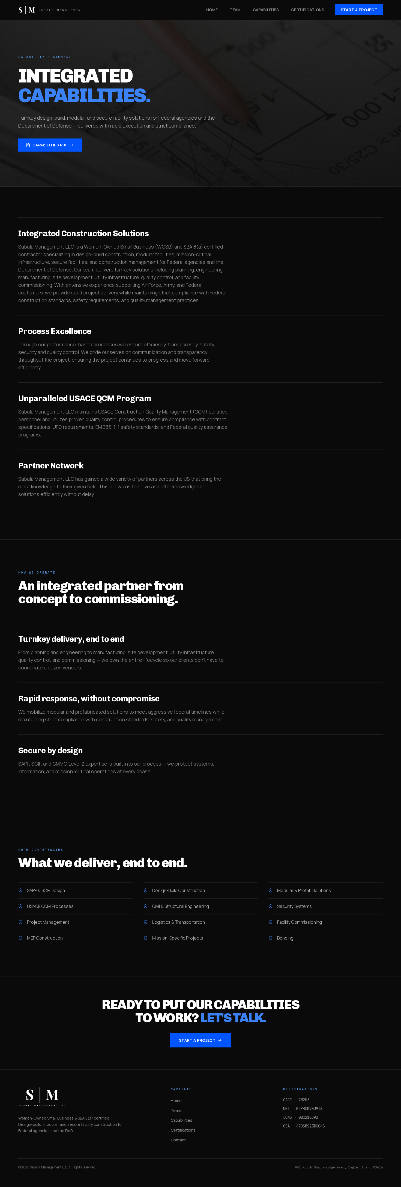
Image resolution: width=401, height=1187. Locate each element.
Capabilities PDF (50, 144)
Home (176, 1100)
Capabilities (181, 1120)
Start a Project (359, 9)
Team (176, 1110)
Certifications (183, 1130)
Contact (178, 1139)
